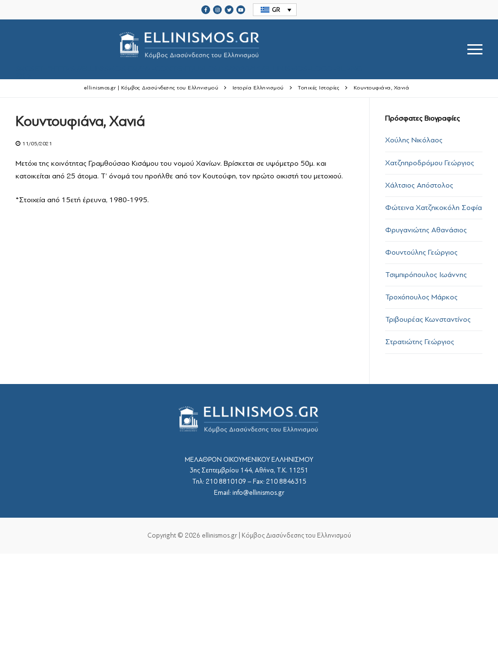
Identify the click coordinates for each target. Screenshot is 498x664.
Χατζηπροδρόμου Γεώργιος (429, 162)
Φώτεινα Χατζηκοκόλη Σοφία (433, 207)
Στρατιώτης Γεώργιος (419, 341)
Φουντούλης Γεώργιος (421, 252)
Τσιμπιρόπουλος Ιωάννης (426, 274)
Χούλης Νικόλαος (414, 140)
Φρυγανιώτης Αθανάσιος (426, 230)
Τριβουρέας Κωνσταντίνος (428, 319)
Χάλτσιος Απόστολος (419, 185)
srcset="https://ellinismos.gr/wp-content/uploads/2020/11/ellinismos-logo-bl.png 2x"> (189, 71)
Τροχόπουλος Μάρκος (421, 297)
